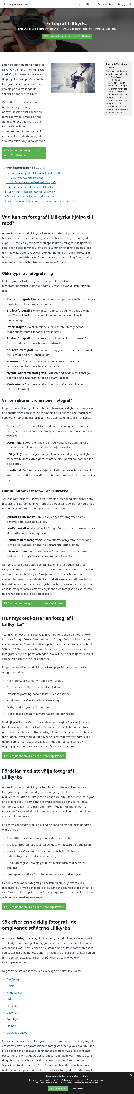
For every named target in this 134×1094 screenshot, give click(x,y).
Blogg (121, 4)
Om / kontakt (106, 4)
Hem (79, 4)
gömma (40, 167)
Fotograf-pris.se (16, 4)
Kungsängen (15, 992)
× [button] (131, 1075)
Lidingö (11, 1026)
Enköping (13, 979)
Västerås (12, 1012)
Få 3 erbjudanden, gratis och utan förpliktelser (67, 36)
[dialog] (67, 1083)
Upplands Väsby (17, 1032)
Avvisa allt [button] (78, 1088)
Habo (10, 999)
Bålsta (11, 986)
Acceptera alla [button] (58, 1088)
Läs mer (94, 1083)
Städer (90, 4)
